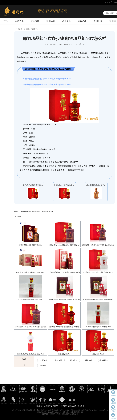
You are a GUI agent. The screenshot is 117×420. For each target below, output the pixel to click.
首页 (6, 21)
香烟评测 (97, 21)
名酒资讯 (66, 21)
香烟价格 (82, 21)
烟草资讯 (19, 21)
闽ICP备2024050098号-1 (49, 414)
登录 (104, 2)
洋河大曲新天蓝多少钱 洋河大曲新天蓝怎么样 (37, 211)
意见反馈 (81, 406)
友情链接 (64, 406)
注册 (108, 2)
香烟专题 (35, 21)
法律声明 (56, 406)
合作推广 (47, 406)
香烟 (24, 359)
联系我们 (72, 406)
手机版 (81, 44)
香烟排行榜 (104, 360)
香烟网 (26, 29)
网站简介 (39, 406)
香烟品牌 (50, 21)
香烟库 (43, 365)
